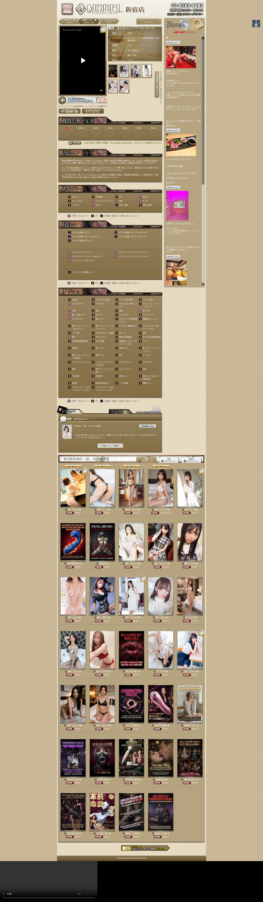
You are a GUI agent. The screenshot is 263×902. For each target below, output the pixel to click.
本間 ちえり (72, 725)
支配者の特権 (102, 779)
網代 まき (188, 563)
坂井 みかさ (159, 563)
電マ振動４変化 (131, 779)
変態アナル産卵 (131, 833)
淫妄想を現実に (190, 779)
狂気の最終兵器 (73, 833)
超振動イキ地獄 (160, 833)
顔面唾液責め (160, 779)
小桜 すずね (188, 671)
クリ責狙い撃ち (102, 833)
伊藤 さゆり (101, 725)
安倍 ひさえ (130, 563)
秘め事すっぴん (190, 725)
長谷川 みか (130, 509)
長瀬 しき (72, 671)
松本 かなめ (101, 671)
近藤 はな (72, 617)
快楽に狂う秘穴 (131, 671)
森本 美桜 (101, 617)
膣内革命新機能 (160, 725)
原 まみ (159, 671)
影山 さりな (159, 509)
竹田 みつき (130, 617)
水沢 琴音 (72, 509)
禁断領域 (102, 563)
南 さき (189, 617)
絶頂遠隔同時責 (73, 563)
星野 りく (101, 509)
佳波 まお (159, 617)
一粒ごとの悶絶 (131, 725)
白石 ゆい (188, 509)
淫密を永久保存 (73, 779)
